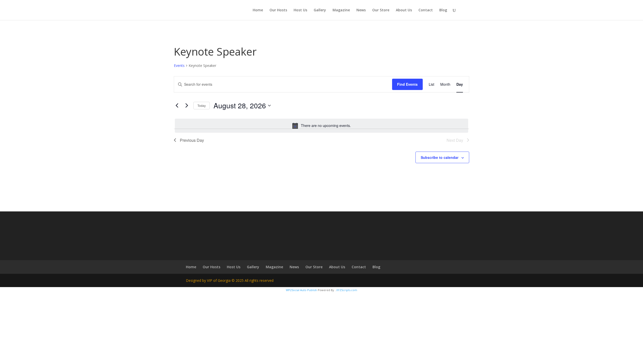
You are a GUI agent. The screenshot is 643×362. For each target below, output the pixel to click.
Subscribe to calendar (439, 157)
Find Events (407, 84)
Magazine (341, 10)
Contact (425, 10)
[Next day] (187, 106)
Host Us (300, 10)
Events (179, 65)
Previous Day (192, 140)
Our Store (380, 10)
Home (258, 10)
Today (201, 105)
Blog (443, 10)
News (361, 10)
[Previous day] (177, 106)
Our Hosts (278, 10)
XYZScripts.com (346, 290)
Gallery (320, 10)
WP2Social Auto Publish (301, 290)
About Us (404, 10)
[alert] (321, 126)
